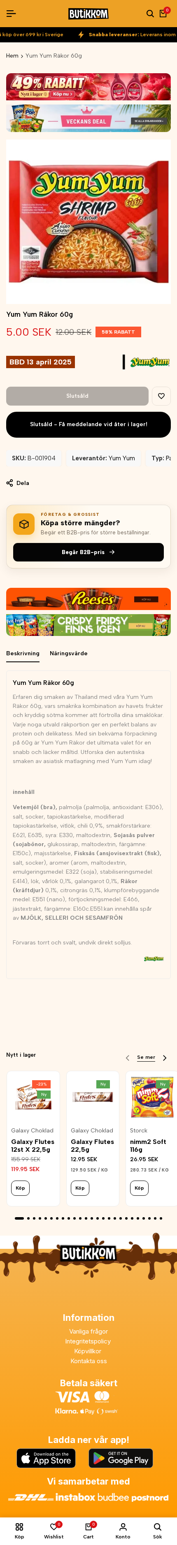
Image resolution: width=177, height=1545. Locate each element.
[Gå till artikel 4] (40, 1218)
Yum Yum (122, 458)
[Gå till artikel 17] (115, 1218)
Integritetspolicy (88, 1341)
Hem (12, 55)
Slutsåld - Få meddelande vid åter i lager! (88, 424)
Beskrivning (23, 653)
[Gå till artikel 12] (86, 1218)
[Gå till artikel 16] (109, 1218)
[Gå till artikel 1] (19, 1218)
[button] (161, 396)
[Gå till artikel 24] (155, 1218)
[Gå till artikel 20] (132, 1218)
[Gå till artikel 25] (161, 1218)
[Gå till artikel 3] (34, 1218)
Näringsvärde (69, 653)
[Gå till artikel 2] (28, 1218)
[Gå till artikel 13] (92, 1218)
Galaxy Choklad (32, 1130)
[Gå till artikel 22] (143, 1218)
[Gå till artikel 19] (126, 1218)
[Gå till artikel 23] (149, 1218)
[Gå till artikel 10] (74, 1218)
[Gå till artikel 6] (51, 1218)
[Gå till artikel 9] (69, 1218)
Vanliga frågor (88, 1331)
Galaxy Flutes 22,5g (92, 1145)
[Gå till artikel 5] (45, 1218)
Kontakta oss (88, 1361)
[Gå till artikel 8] (63, 1218)
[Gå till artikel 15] (103, 1218)
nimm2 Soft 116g (148, 1145)
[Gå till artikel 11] (80, 1218)
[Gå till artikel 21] (138, 1218)
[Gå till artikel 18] (120, 1218)
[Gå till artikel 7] (57, 1218)
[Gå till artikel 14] (97, 1218)
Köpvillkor (88, 1351)
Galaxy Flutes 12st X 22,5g (32, 1145)
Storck (138, 1130)
